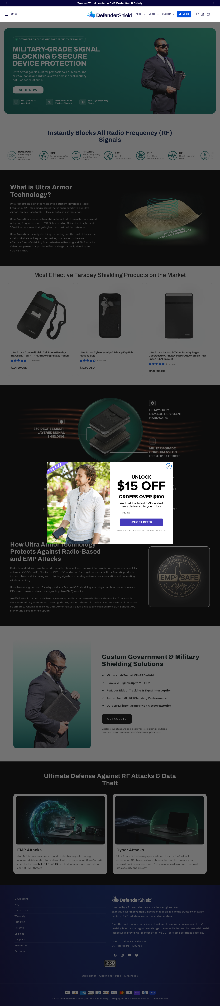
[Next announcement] (213, 3)
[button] (10, 14)
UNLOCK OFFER (141, 522)
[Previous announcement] (6, 3)
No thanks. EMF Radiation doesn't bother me (141, 530)
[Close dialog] (169, 466)
